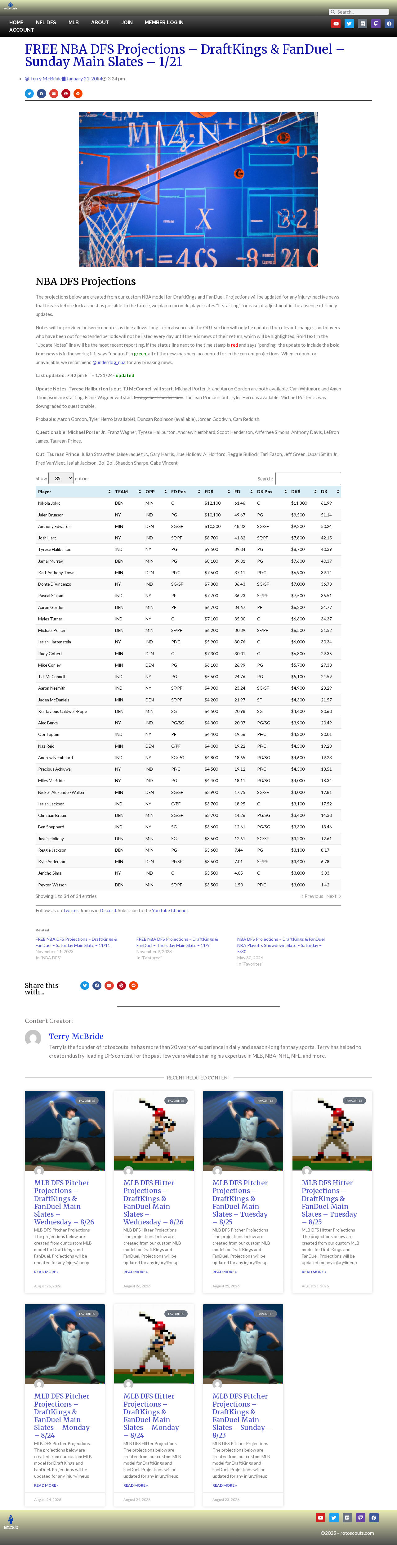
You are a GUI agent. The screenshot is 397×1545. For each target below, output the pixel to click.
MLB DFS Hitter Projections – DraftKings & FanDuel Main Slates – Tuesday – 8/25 (329, 1202)
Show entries (63, 478)
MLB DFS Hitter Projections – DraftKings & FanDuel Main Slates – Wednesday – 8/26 (153, 1202)
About (100, 22)
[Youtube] (336, 23)
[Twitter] (349, 23)
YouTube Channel (170, 910)
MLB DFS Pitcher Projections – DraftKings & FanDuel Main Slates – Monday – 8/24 (62, 1415)
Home (16, 22)
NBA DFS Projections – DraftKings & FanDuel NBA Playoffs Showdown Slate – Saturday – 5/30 (281, 945)
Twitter (70, 910)
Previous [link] (314, 896)
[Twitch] (376, 23)
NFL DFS (46, 22)
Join (126, 22)
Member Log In (164, 22)
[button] (29, 93)
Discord (108, 910)
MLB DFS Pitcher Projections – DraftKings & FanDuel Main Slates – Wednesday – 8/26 (64, 1202)
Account (21, 30)
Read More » (46, 1271)
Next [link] (331, 896)
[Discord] (362, 23)
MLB (74, 22)
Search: (265, 478)
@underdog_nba (109, 362)
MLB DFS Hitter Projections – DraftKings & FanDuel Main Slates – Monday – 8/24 (151, 1415)
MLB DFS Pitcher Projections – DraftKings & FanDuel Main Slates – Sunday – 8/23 (242, 1415)
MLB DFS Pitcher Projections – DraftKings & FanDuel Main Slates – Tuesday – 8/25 (240, 1202)
